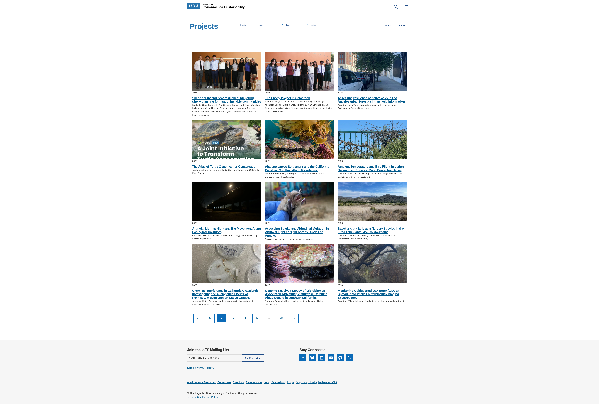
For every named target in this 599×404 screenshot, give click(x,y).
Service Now (278, 382)
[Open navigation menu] (406, 6)
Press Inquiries (254, 382)
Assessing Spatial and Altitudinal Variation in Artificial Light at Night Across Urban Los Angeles (297, 232)
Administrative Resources (201, 382)
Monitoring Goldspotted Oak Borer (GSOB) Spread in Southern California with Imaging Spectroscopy (368, 294)
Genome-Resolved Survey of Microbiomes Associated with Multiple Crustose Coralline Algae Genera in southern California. (296, 294)
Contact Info (224, 382)
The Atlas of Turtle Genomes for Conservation (224, 166)
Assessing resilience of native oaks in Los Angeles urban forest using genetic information (371, 99)
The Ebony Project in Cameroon (287, 98)
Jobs (266, 382)
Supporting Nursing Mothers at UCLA (316, 382)
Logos (290, 382)
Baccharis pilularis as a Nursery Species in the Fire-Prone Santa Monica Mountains (371, 230)
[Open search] (395, 6)
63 (281, 318)
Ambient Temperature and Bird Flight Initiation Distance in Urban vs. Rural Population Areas (371, 168)
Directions (238, 382)
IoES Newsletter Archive (200, 367)
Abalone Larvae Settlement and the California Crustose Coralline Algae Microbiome (297, 168)
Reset (403, 25)
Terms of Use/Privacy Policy (202, 397)
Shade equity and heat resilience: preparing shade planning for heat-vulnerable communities (226, 99)
